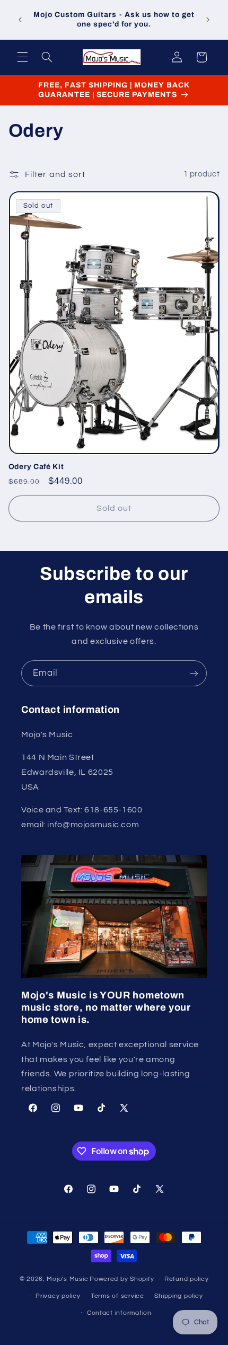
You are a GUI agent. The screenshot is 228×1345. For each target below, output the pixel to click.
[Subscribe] (194, 673)
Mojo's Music (67, 1279)
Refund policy (186, 1279)
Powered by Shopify (122, 1279)
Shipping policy (178, 1296)
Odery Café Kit (36, 467)
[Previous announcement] (20, 19)
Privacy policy (58, 1296)
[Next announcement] (208, 19)
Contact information (119, 1313)
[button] (22, 57)
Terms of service (117, 1296)
